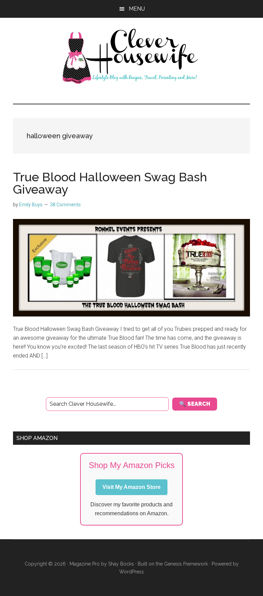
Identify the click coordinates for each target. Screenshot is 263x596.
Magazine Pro (85, 564)
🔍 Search (194, 404)
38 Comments (65, 204)
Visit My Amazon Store (131, 487)
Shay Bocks (121, 564)
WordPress (131, 571)
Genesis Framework (186, 564)
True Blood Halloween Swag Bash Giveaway (110, 183)
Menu (137, 8)
